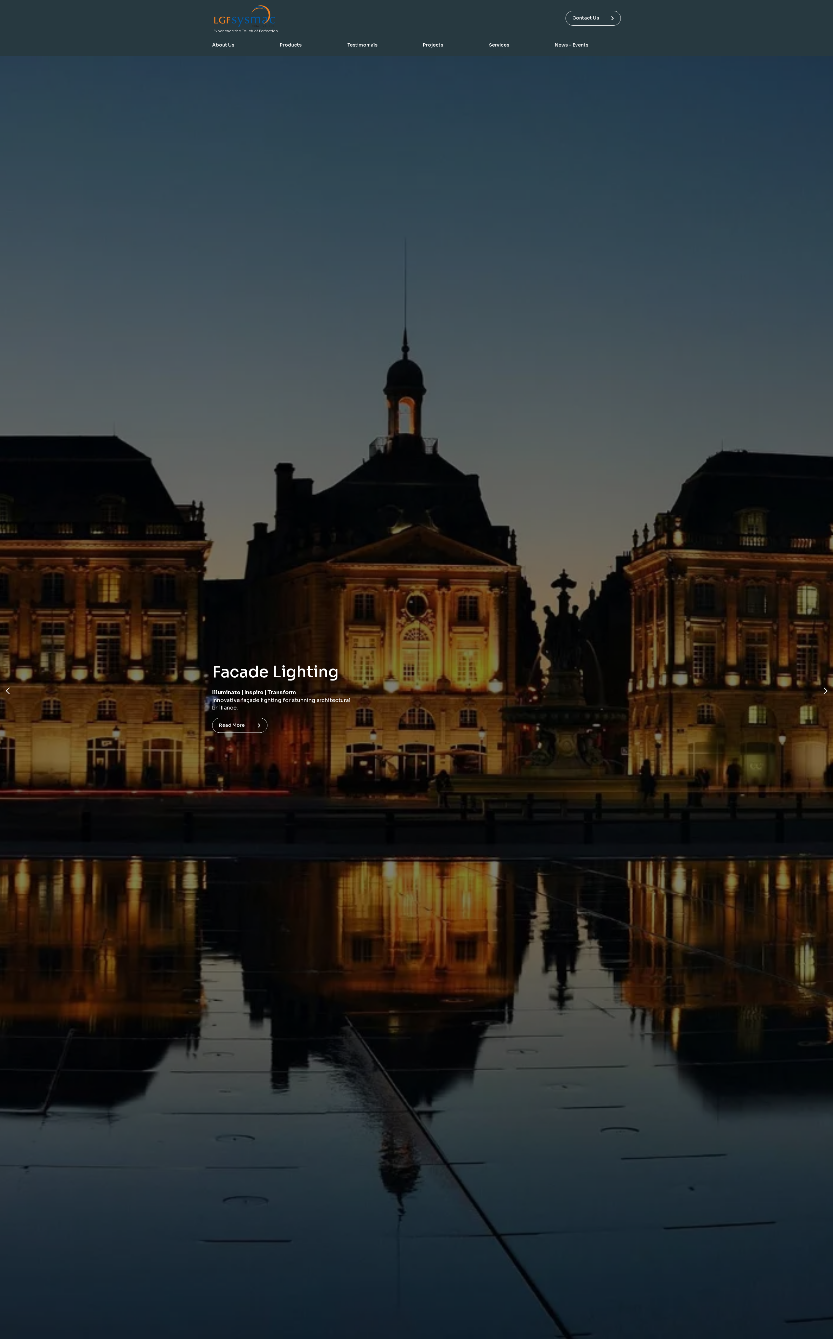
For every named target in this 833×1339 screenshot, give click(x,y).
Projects (433, 45)
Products (291, 45)
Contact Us (585, 18)
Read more (232, 721)
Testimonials (362, 45)
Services (499, 45)
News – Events (571, 45)
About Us (223, 45)
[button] (7, 691)
